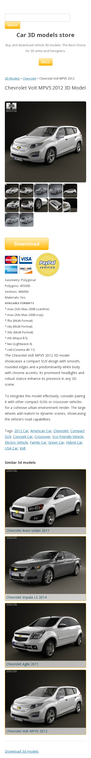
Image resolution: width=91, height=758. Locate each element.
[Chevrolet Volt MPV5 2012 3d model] (26, 196)
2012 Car (21, 430)
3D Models (12, 78)
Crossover (42, 436)
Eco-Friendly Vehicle (67, 436)
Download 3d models (22, 751)
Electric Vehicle (16, 442)
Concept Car (23, 436)
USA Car (11, 448)
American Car (40, 430)
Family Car (38, 442)
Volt (23, 448)
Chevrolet (29, 78)
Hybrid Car (74, 442)
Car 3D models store (45, 35)
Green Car (56, 442)
